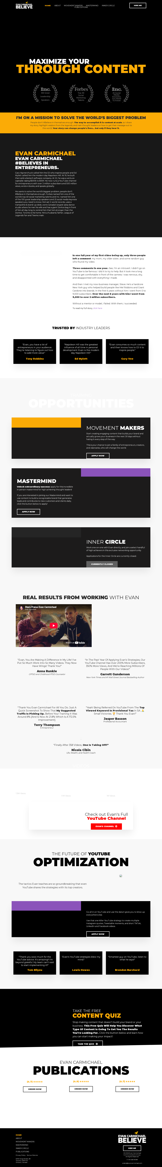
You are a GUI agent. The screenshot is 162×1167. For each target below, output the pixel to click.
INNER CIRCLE (108, 6)
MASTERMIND (92, 6)
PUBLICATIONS (81, 7)
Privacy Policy (20, 1155)
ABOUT (57, 6)
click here (97, 308)
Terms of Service (32, 1155)
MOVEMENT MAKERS (73, 6)
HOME (48, 6)
